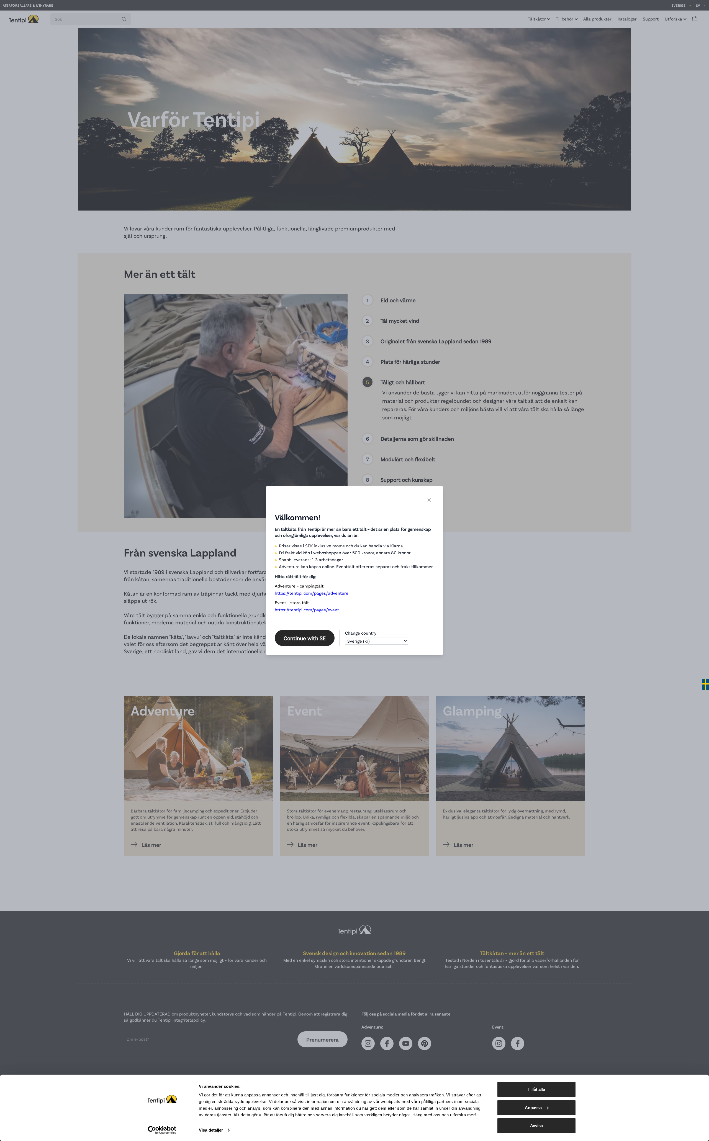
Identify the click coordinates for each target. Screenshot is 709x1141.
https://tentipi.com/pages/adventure (311, 593)
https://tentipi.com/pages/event (307, 609)
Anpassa (533, 1107)
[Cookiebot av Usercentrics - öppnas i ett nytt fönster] (162, 1130)
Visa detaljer (211, 1130)
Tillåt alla (536, 1089)
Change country (360, 632)
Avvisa (536, 1125)
